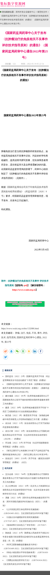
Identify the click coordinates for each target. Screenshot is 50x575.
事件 (39, 333)
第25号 (8, 342)
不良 (34, 333)
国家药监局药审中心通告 (29, 337)
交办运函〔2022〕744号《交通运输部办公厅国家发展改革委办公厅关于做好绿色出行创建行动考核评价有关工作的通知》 (26, 478)
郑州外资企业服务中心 (25, 12)
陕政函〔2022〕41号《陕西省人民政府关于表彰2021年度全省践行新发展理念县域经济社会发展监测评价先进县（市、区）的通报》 (26, 537)
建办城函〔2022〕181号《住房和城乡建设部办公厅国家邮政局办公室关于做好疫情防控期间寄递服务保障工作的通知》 (26, 400)
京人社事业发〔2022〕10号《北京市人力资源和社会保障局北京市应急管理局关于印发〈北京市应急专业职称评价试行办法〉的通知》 (26, 490)
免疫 (28, 333)
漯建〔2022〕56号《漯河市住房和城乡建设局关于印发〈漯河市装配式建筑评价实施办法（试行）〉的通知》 (26, 502)
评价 (45, 333)
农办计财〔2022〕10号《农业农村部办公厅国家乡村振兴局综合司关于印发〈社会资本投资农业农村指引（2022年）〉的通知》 (26, 435)
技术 (3, 337)
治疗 (23, 333)
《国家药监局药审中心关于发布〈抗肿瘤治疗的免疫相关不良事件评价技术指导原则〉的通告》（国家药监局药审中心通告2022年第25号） (24, 20)
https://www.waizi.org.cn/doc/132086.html (20, 328)
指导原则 (11, 337)
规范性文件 (42, 12)
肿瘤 (17, 333)
